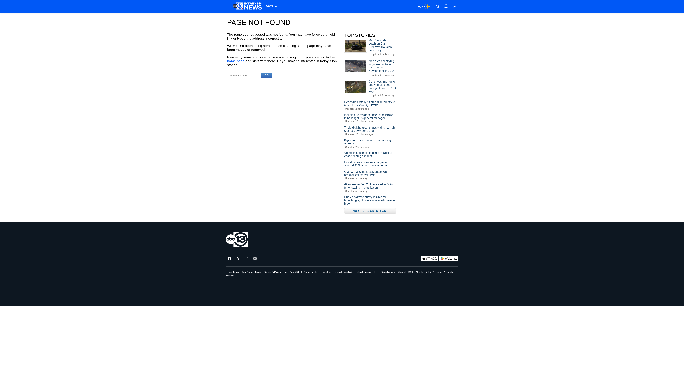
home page (236, 61)
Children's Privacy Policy (275, 272)
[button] (227, 6)
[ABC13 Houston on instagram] (246, 258)
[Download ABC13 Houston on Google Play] (448, 258)
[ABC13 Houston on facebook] (229, 258)
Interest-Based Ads (344, 272)
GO (267, 75)
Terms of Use (326, 272)
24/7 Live (271, 6)
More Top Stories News (369, 210)
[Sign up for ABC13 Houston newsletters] (255, 258)
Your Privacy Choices (251, 272)
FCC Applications (387, 272)
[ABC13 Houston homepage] (247, 6)
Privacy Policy (232, 272)
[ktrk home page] (237, 239)
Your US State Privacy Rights (303, 272)
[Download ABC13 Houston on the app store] (429, 258)
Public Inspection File (366, 272)
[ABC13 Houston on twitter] (238, 258)
